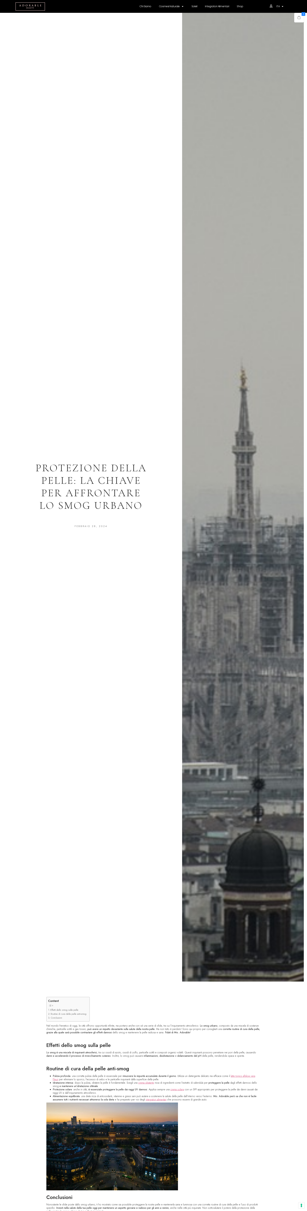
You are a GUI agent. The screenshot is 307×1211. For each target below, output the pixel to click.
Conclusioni (56, 1018)
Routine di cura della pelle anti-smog (68, 1014)
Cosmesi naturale (169, 6)
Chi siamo (145, 6)
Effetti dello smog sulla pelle (64, 1010)
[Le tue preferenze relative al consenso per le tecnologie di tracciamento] (301, 1205)
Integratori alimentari (217, 6)
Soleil (194, 6)
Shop (240, 6)
